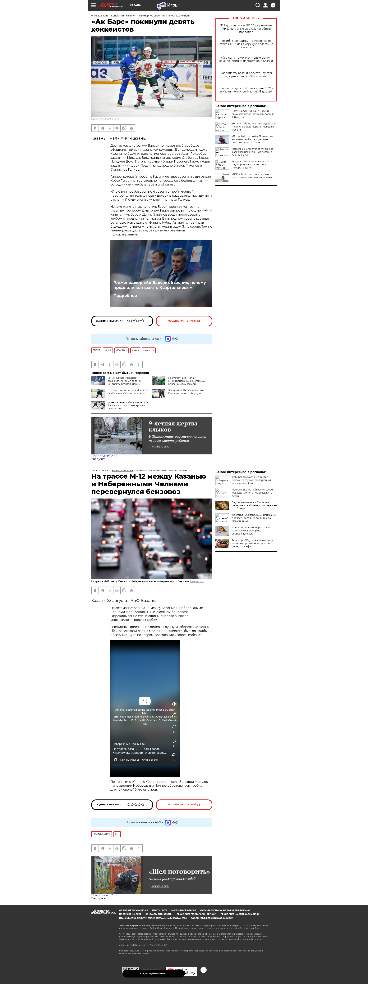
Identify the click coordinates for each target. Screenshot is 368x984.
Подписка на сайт (130, 914)
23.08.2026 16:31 (100, 470)
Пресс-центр (159, 910)
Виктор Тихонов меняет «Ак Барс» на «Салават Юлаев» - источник (128, 392)
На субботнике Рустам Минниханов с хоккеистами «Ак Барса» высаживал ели (187, 380)
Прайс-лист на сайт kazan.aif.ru (240, 914)
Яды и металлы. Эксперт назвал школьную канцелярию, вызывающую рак (251, 530)
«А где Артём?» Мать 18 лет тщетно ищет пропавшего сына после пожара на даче (253, 164)
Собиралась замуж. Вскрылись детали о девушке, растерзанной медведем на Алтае (251, 480)
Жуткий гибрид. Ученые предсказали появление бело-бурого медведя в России (254, 126)
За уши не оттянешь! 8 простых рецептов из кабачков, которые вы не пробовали (254, 505)
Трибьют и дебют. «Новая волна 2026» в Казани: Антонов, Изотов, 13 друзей (246, 90)
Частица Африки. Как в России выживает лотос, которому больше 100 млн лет (253, 114)
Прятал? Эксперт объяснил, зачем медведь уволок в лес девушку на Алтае (252, 492)
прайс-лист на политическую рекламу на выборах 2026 (152, 918)
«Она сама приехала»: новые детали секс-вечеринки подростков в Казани (246, 59)
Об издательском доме (133, 910)
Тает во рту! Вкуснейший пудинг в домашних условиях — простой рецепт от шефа (252, 543)
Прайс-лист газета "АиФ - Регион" (196, 914)
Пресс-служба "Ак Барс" (105, 119)
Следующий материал (153, 973)
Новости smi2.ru (104, 456)
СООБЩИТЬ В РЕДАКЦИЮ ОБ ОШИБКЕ (212, 918)
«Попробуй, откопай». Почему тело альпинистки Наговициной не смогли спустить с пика (253, 139)
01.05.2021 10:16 (99, 15)
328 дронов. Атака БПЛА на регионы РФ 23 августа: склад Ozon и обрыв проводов (246, 29)
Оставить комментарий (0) (184, 321)
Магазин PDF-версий (183, 910)
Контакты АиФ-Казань (158, 914)
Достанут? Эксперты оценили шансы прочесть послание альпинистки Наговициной (254, 517)
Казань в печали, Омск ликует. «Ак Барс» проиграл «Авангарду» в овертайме (128, 405)
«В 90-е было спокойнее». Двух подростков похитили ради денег (252, 176)
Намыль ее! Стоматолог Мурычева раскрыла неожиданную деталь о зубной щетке (252, 151)
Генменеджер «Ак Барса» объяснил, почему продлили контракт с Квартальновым (159, 285)
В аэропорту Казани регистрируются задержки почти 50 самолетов (246, 74)
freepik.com (197, 581)
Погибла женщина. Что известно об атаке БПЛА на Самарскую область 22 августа (246, 44)
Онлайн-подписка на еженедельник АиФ (225, 910)
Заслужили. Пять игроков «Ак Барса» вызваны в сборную (186, 392)
